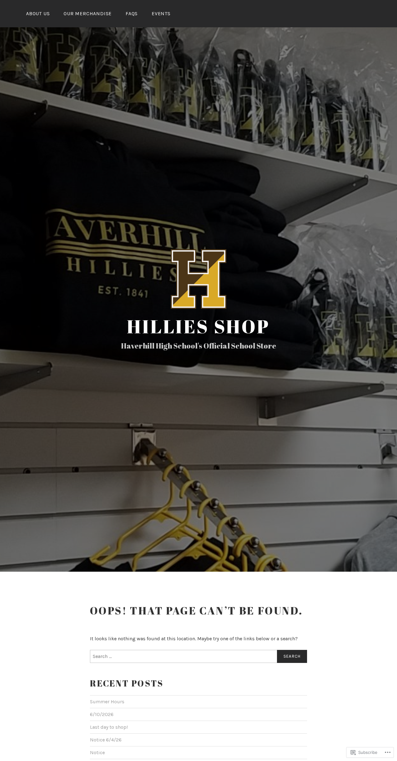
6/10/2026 (102, 714)
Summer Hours (107, 702)
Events (161, 13)
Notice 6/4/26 (106, 740)
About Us (38, 13)
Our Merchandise (88, 13)
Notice (97, 752)
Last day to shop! (109, 727)
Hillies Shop (198, 326)
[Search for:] (198, 656)
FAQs (132, 13)
